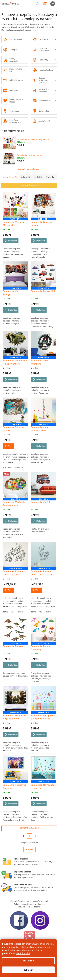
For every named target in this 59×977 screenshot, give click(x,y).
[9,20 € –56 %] (43, 274)
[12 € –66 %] (43, 485)
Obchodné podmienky (19, 901)
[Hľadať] (37, 3)
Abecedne (50, 177)
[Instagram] (40, 920)
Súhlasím (28, 970)
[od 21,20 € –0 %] (15, 554)
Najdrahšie (38, 177)
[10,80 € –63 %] (43, 629)
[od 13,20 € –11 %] (43, 554)
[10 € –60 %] (43, 410)
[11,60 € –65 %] (43, 205)
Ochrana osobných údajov (25, 904)
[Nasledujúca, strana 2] (29, 836)
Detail (8, 446)
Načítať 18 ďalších (29, 828)
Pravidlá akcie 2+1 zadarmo (30, 906)
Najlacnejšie (26, 177)
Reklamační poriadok (39, 901)
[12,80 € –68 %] (15, 698)
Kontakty (41, 904)
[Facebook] (19, 920)
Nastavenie (28, 960)
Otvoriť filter (29, 185)
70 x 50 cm (7, 467)
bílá (12, 611)
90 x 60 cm (18, 467)
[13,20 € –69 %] (15, 629)
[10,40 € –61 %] (43, 698)
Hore (30, 849)
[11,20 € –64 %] (15, 205)
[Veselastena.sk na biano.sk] (29, 939)
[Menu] (52, 3)
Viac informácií (23, 953)
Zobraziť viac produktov (28, 169)
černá (5, 611)
